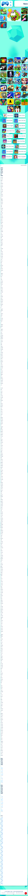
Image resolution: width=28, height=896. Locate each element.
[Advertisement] (14, 43)
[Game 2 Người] (5, 6)
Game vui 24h (2, 823)
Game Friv (2, 862)
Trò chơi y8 (2, 836)
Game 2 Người (2, 845)
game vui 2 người (2, 870)
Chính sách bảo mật (11, 892)
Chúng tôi (3, 892)
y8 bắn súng (2, 857)
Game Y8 (2, 849)
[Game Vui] (10, 2)
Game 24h (2, 866)
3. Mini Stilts (2, 774)
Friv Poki (2, 875)
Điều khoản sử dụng (20, 892)
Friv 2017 (2, 819)
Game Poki (2, 840)
